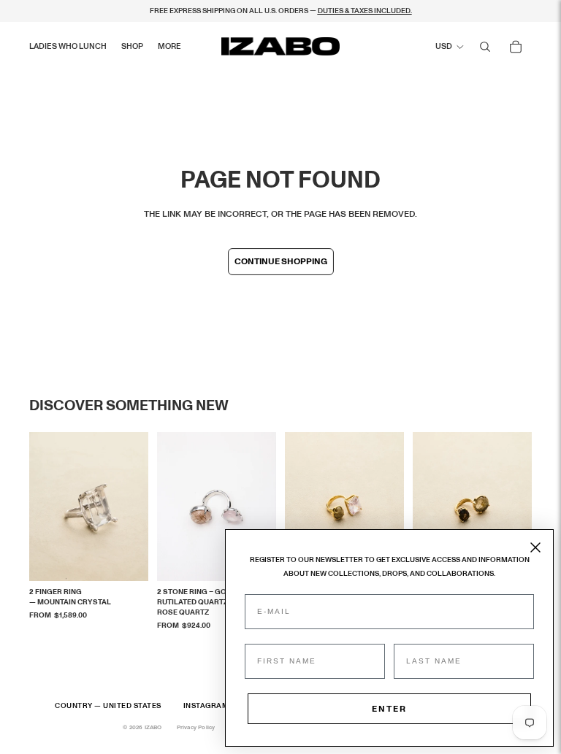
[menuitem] (169, 47)
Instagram (206, 705)
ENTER (389, 708)
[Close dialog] (535, 547)
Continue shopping (280, 261)
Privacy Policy (196, 728)
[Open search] (485, 47)
